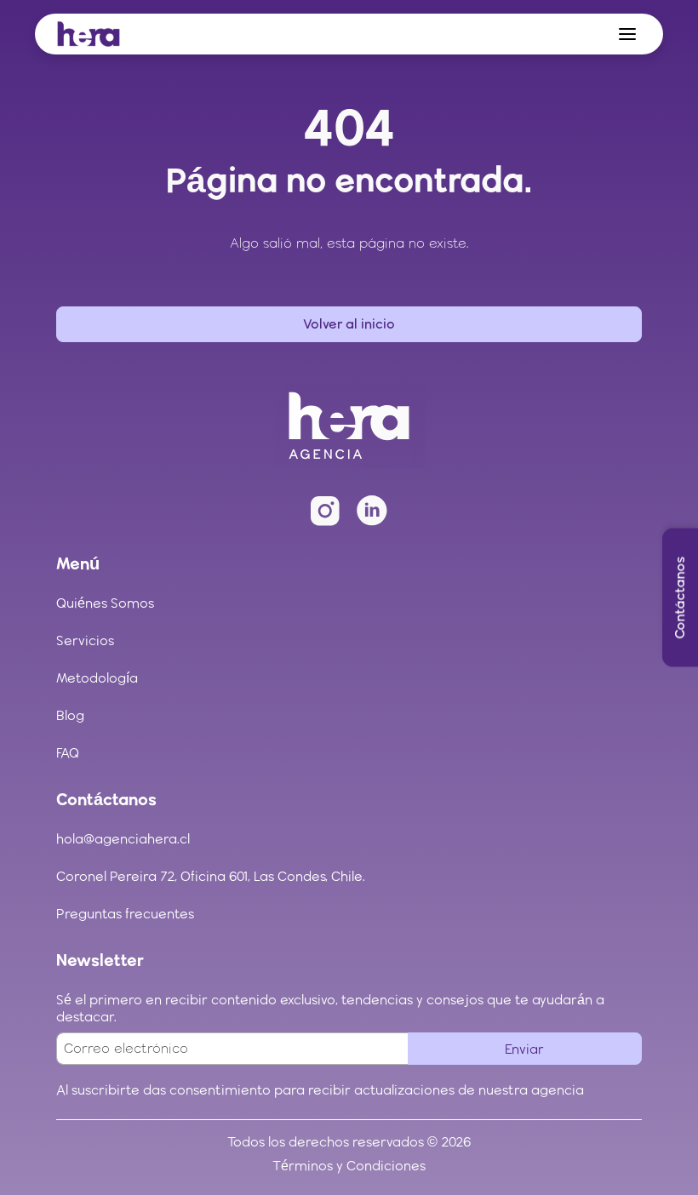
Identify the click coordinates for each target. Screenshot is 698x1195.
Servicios (85, 640)
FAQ (67, 753)
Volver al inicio (349, 324)
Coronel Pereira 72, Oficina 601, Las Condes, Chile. (210, 876)
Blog (70, 715)
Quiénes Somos (105, 603)
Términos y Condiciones (349, 1166)
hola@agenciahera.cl (123, 839)
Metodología (97, 678)
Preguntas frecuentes (125, 914)
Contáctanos (680, 598)
